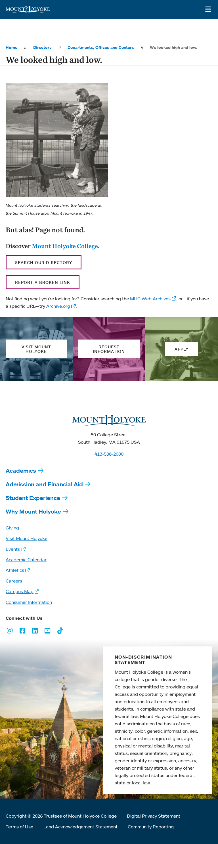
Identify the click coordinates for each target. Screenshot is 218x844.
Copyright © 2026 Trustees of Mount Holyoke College (61, 816)
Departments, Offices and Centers (101, 47)
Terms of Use (19, 827)
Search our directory (43, 262)
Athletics (15, 570)
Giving (12, 528)
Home (11, 47)
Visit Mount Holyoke (26, 538)
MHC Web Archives (150, 298)
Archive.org (58, 306)
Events (13, 549)
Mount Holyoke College (65, 246)
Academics (21, 470)
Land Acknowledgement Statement (80, 827)
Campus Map (19, 591)
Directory (42, 47)
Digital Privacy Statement (153, 816)
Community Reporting (151, 827)
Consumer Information (29, 602)
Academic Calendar (26, 559)
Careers (14, 581)
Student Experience (33, 497)
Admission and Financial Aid (44, 484)
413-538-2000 (109, 454)
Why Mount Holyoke (33, 511)
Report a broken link (42, 282)
